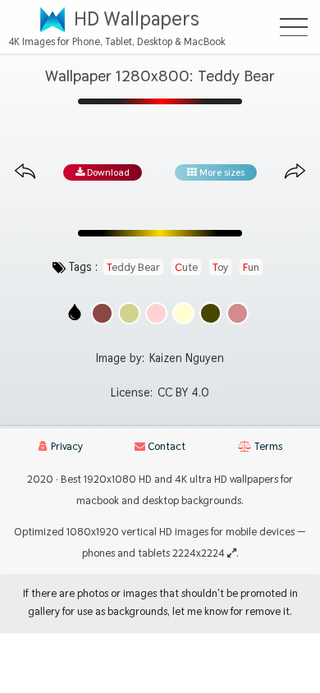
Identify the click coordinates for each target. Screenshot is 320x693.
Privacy (65, 446)
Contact (165, 446)
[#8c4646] (102, 313)
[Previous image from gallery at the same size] (25, 172)
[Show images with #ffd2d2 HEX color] (156, 313)
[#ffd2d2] (156, 313)
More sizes (221, 172)
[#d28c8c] (237, 313)
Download (107, 172)
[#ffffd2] (183, 313)
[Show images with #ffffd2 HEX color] (183, 313)
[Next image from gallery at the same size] (295, 172)
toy (220, 266)
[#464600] (210, 313)
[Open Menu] (294, 27)
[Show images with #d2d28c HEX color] (129, 313)
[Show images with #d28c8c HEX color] (237, 313)
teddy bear (133, 266)
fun (251, 266)
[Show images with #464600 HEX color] (210, 313)
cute (186, 266)
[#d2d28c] (129, 313)
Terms (267, 446)
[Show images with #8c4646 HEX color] (102, 313)
